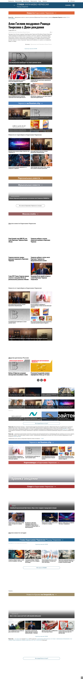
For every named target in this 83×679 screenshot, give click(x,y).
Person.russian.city (12, 66)
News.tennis (10, 511)
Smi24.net (10, 398)
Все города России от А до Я (41, 423)
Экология (45, 1)
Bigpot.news (10, 548)
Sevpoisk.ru (10, 619)
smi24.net (39, 640)
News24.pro (10, 410)
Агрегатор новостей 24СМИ (31, 48)
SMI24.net (65, 429)
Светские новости (10, 543)
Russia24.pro (10, 290)
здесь (42, 438)
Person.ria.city (34, 1)
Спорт (39, 1)
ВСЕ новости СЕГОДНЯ (41, 567)
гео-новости (17, 638)
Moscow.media (18, 1)
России (27, 638)
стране (14, 436)
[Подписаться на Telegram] (68, 1)
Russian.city (11, 1)
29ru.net (10, 137)
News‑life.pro (26, 1)
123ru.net (72, 1)
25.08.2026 (67, 5)
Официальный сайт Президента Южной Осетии (19, 32)
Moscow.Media (11, 18)
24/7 (67, 17)
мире (19, 436)
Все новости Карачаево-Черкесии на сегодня (30, 205)
